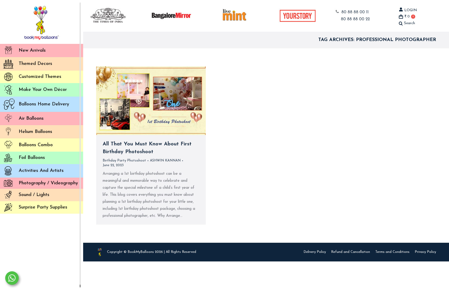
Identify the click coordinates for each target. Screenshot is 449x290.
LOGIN (410, 10)
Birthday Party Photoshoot (124, 160)
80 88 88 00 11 (355, 12)
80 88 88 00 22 (355, 19)
